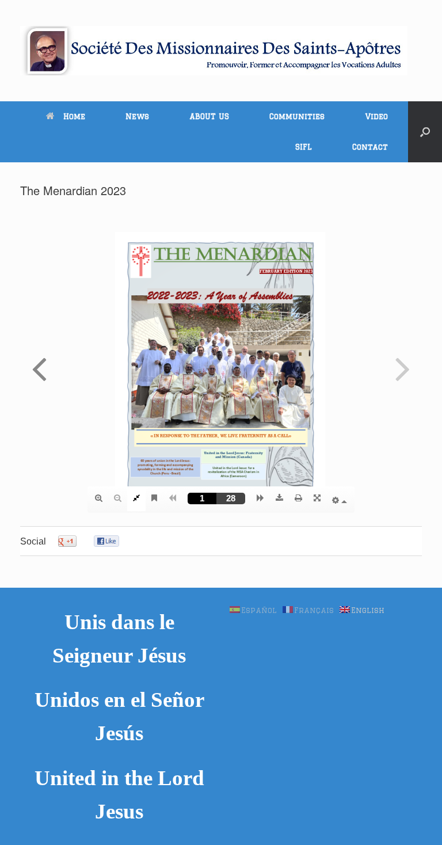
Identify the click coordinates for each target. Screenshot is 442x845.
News (137, 116)
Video (376, 116)
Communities (297, 116)
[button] (425, 131)
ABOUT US (209, 116)
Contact (370, 147)
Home (74, 116)
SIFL (303, 147)
